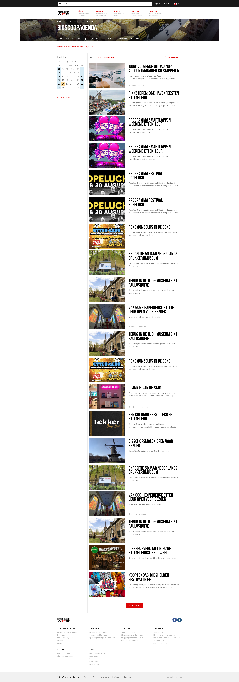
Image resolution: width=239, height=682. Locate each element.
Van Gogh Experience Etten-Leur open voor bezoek (151, 309)
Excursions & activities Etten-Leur (166, 638)
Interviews (108, 38)
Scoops (69, 38)
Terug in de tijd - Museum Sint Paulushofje (153, 282)
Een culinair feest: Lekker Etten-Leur (150, 416)
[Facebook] (174, 620)
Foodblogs (82, 38)
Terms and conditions (101, 677)
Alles (60, 38)
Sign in (157, 4)
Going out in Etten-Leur (98, 635)
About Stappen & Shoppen (67, 632)
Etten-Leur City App (65, 638)
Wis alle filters (64, 97)
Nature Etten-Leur (160, 643)
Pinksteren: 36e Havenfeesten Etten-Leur (154, 95)
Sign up (167, 4)
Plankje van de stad (145, 387)
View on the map (173, 57)
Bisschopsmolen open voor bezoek (151, 443)
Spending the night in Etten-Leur (102, 638)
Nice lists (93, 659)
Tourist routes (159, 640)
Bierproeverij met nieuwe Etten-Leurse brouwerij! (150, 550)
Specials (135, 38)
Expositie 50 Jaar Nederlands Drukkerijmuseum (153, 256)
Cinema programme (65, 656)
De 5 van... (95, 38)
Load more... (134, 605)
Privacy (86, 677)
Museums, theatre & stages (164, 635)
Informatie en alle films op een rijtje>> (75, 46)
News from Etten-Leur (98, 653)
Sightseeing (158, 632)
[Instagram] (179, 620)
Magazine (61, 635)
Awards (60, 640)
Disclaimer (116, 677)
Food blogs (93, 656)
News (91, 649)
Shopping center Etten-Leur (132, 635)
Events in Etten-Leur (65, 653)
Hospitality (94, 628)
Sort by (93, 57)
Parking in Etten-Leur (129, 640)
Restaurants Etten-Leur (98, 632)
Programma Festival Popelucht (146, 175)
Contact (60, 643)
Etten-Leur (128, 677)
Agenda (60, 649)
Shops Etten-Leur (128, 632)
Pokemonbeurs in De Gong (150, 227)
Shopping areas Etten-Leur (132, 638)
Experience (158, 628)
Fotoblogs (122, 38)
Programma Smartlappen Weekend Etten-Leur (150, 122)
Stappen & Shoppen (66, 628)
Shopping (125, 628)
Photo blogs (94, 664)
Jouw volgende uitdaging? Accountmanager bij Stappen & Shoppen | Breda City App (154, 70)
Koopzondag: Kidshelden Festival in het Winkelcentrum (149, 579)
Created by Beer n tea (174, 677)
